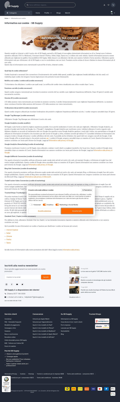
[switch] (6, 390)
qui (47, 138)
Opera (8, 243)
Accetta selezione (44, 211)
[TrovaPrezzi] (102, 320)
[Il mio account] (104, 5)
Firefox (8, 239)
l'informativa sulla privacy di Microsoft (38, 177)
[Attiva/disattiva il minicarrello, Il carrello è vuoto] (113, 5)
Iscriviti (45, 277)
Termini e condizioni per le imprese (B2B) (50, 374)
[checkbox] (34, 205)
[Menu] (9, 377)
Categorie (13, 13)
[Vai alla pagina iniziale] (12, 5)
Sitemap (31, 374)
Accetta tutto (77, 211)
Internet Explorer (12, 230)
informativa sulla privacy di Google (61, 140)
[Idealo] (102, 326)
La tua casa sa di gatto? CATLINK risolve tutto (96, 271)
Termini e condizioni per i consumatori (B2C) (19, 377)
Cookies (22, 374)
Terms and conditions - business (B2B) (49, 377)
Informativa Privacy (11, 374)
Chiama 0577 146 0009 (16, 294)
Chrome (9, 236)
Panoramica (88, 190)
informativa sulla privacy (71, 250)
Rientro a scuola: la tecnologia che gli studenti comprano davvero (96, 281)
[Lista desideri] (108, 5)
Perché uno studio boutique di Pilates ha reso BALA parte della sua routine (98, 291)
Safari (8, 233)
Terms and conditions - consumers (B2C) (80, 374)
